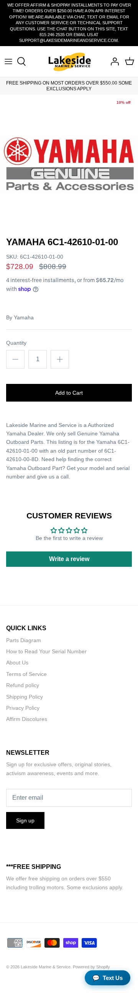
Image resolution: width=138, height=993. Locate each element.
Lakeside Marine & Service (46, 967)
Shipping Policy (24, 697)
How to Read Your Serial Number (46, 651)
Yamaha (24, 317)
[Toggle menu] (8, 61)
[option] (69, 164)
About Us (17, 662)
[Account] (112, 61)
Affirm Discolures (26, 719)
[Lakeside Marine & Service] (69, 61)
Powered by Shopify (91, 967)
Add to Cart (69, 393)
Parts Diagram (23, 640)
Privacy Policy (22, 708)
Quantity (16, 343)
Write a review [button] (69, 559)
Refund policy (22, 685)
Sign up (25, 820)
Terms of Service (26, 674)
